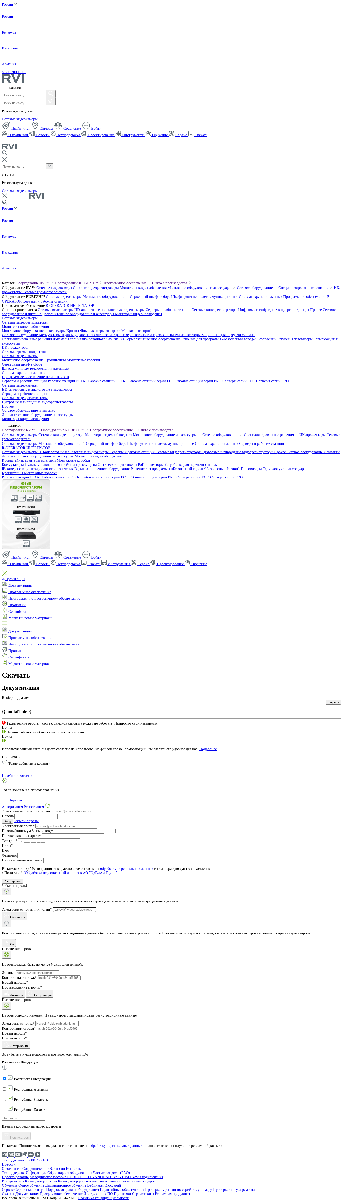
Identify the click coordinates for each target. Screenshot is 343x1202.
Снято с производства (170, 283)
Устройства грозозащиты (154, 335)
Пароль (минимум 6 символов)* (27, 831)
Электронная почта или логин (26, 811)
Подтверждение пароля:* (22, 987)
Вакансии (57, 1169)
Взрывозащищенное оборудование (153, 339)
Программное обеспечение (125, 283)
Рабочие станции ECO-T (68, 381)
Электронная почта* (18, 826)
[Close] (6, 891)
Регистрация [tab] (34, 807)
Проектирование (101, 135)
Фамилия (9, 855)
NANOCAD (102, 1177)
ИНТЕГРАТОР (82, 305)
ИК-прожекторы (15, 347)
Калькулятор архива (41, 1181)
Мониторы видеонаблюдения (144, 288)
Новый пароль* (14, 1033)
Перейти (14, 800)
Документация (13, 579)
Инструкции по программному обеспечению (44, 598)
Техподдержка (68, 135)
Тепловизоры (302, 339)
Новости (42, 135)
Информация (36, 1173)
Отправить (17, 917)
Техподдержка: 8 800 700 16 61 (26, 1160)
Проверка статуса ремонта (234, 1190)
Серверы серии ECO (239, 381)
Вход (7, 821)
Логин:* (8, 973)
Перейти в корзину (17, 775)
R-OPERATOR (58, 305)
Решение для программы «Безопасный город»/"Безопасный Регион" (236, 339)
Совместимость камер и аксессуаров (127, 1181)
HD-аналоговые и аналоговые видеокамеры (110, 310)
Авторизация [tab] (12, 807)
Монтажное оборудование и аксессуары (200, 288)
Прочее (316, 310)
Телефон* (9, 841)
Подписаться (19, 1137)
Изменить (16, 995)
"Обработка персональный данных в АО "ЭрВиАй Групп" (70, 873)
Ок (11, 944)
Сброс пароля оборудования (70, 1173)
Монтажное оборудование (104, 297)
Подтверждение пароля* (21, 836)
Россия (8, 4)
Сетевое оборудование (255, 288)
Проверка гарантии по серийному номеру (179, 1190)
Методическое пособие (48, 1177)
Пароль (8, 816)
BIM (126, 1177)
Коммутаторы (50, 335)
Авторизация (43, 995)
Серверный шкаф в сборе (150, 297)
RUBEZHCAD (79, 1177)
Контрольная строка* (19, 1028)
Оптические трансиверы (114, 335)
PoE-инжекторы (188, 335)
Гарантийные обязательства (122, 1190)
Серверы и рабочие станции (46, 301)
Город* (7, 845)
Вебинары (96, 1185)
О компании (18, 135)
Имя (5, 850)
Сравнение (72, 128)
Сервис (181, 135)
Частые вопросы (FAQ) (111, 1173)
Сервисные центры (30, 1190)
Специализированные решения (303, 288)
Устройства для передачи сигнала (228, 335)
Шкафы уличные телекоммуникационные (205, 297)
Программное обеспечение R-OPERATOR (35, 377)
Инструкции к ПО (99, 1194)
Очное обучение (31, 1185)
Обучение (160, 135)
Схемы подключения (146, 1177)
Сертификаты (19, 611)
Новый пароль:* (15, 982)
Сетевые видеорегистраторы (96, 288)
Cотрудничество (35, 1169)
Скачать (200, 135)
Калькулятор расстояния (78, 1181)
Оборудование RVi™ (33, 283)
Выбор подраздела (16, 698)
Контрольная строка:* (19, 977)
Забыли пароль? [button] (26, 821)
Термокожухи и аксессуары (284, 469)
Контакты (74, 1169)
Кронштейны (56, 360)
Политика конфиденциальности (103, 1198)
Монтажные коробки (138, 331)
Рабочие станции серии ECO (151, 381)
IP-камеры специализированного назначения (89, 339)
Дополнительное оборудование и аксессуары (78, 314)
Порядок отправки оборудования (73, 1190)
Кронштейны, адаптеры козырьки (93, 331)
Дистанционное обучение (66, 1185)
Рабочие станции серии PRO (198, 381)
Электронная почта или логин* (27, 909)
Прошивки (17, 605)
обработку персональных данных (126, 869)
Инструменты (133, 135)
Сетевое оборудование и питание (28, 410)
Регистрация (12, 881)
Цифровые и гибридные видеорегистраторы (274, 310)
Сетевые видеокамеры (20, 119)
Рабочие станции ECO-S (108, 381)
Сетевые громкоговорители (45, 292)
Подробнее (208, 749)
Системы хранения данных (261, 297)
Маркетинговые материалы (30, 618)
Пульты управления (78, 335)
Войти (96, 128)
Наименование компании (22, 860)
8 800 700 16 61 (14, 72)
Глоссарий (113, 1185)
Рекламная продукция (172, 1194)
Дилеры (46, 128)
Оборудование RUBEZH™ (77, 283)
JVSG (117, 1177)
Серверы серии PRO (272, 381)
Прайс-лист (20, 128)
